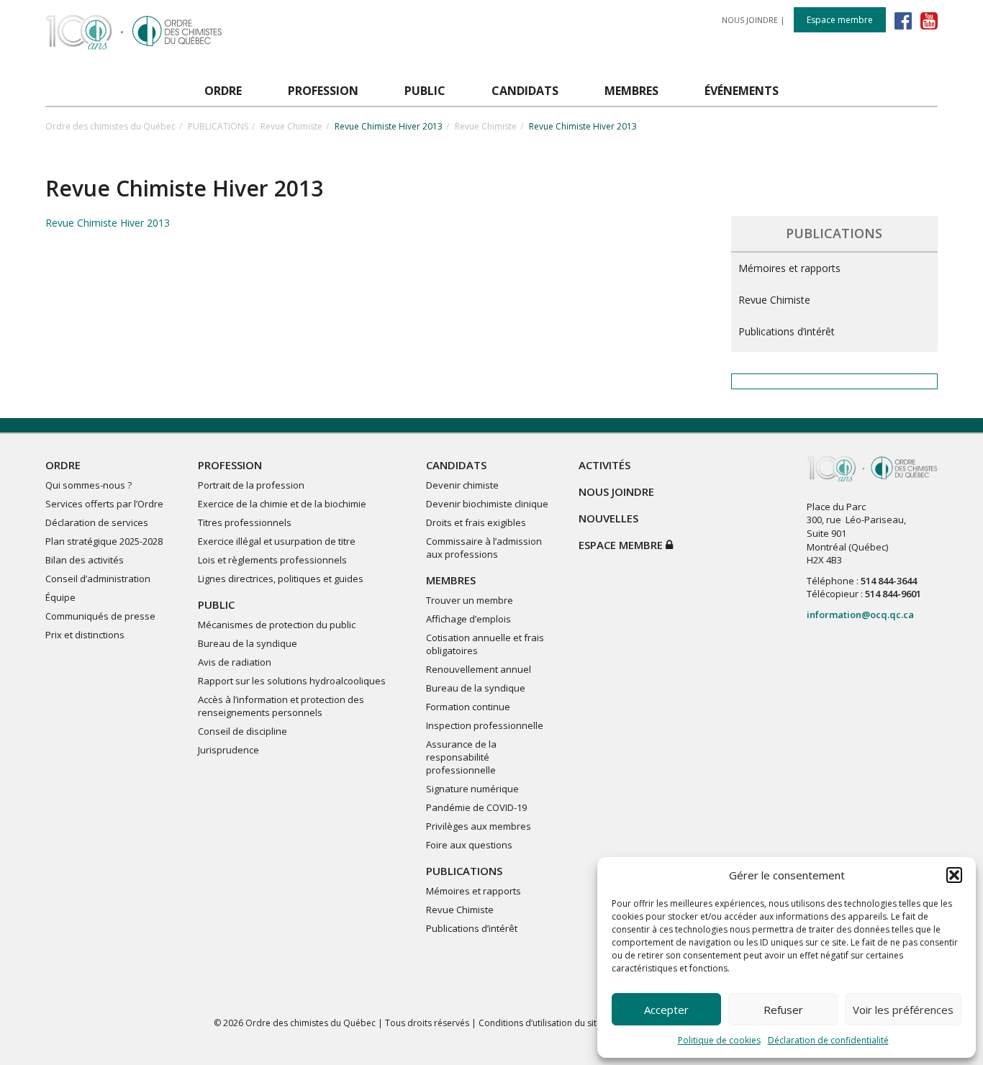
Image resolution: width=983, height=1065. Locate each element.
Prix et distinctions (84, 634)
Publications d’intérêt (786, 331)
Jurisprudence (228, 749)
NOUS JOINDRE (750, 19)
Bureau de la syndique (247, 643)
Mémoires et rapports (789, 268)
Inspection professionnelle (484, 725)
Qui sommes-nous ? (88, 485)
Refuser (783, 1009)
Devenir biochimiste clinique (487, 503)
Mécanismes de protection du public (276, 624)
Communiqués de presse (100, 615)
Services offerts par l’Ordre (104, 503)
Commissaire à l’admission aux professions (484, 548)
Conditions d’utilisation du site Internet (557, 1023)
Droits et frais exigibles (476, 522)
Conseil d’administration (97, 578)
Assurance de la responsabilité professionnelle (461, 757)
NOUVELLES (608, 518)
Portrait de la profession (251, 485)
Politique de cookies (719, 1040)
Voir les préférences (903, 1009)
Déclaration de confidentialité (828, 1040)
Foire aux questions (469, 844)
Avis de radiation (234, 662)
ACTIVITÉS (604, 465)
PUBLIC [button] (424, 91)
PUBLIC (216, 604)
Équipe (60, 597)
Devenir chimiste (462, 485)
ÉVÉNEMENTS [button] (742, 91)
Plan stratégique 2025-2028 (104, 541)
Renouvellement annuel (478, 669)
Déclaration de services (96, 522)
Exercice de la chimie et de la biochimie (282, 503)
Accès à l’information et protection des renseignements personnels (281, 706)
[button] (954, 875)
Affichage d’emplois (468, 618)
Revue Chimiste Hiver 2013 (107, 223)
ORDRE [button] (223, 91)
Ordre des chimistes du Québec (110, 126)
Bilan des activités (84, 559)
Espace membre (840, 20)
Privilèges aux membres (478, 826)
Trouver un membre (469, 600)
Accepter (666, 1009)
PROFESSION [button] (323, 91)
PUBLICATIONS (218, 126)
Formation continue (468, 706)
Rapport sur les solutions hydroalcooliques (292, 680)
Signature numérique (472, 788)
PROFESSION (230, 465)
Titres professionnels (244, 522)
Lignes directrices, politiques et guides (280, 578)
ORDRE (63, 465)
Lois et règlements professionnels (272, 559)
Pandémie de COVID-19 (476, 807)
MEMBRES (451, 580)
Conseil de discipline (242, 731)
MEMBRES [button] (631, 91)
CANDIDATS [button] (524, 91)
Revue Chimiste (291, 126)
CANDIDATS (456, 465)
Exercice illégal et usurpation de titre (276, 541)
